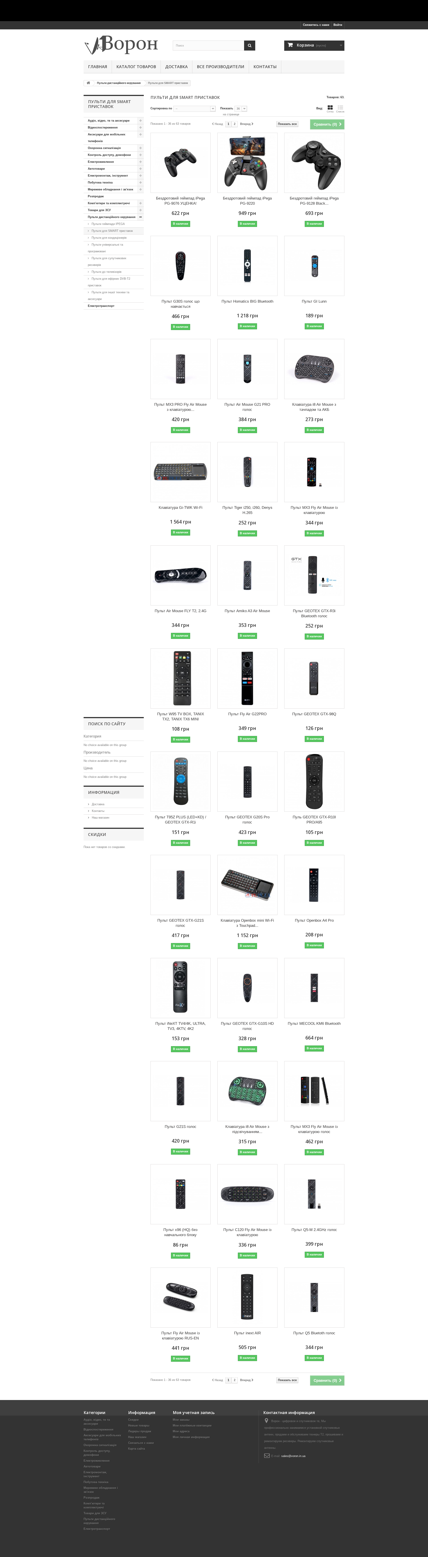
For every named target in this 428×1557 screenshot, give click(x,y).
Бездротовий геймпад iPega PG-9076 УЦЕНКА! (180, 201)
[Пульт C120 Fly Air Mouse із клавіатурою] (247, 1194)
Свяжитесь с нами (316, 24)
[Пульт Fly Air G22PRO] (247, 678)
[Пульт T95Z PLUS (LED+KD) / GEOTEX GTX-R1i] (180, 781)
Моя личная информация (191, 1437)
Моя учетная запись (194, 1412)
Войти (337, 24)
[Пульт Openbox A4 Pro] (314, 885)
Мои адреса (181, 1431)
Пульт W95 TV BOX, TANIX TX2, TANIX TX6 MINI (180, 716)
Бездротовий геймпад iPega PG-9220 (247, 201)
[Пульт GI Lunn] (314, 266)
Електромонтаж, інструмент (108, 175)
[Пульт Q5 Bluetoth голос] (314, 1297)
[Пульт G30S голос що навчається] (180, 266)
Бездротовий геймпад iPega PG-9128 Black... (314, 201)
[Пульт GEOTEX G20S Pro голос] (247, 781)
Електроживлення (101, 161)
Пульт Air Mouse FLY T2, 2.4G (180, 611)
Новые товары (138, 1425)
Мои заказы (181, 1419)
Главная (97, 66)
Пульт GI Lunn (314, 301)
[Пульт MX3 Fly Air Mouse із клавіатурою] (314, 472)
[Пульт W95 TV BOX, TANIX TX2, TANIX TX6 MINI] (180, 678)
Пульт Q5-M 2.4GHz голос (314, 1230)
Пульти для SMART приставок (112, 230)
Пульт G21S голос (180, 1127)
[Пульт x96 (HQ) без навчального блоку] (180, 1194)
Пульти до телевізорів (106, 271)
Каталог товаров (136, 66)
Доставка (176, 66)
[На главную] (88, 83)
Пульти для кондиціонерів (109, 237)
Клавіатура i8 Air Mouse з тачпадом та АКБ (314, 407)
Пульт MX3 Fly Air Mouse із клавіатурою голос (314, 1129)
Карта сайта (136, 1448)
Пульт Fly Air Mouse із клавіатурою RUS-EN (180, 1335)
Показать (226, 108)
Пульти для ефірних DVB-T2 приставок (109, 282)
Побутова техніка (100, 182)
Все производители (220, 66)
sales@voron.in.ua (293, 1456)
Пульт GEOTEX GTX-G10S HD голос (247, 1026)
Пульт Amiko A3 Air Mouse (247, 611)
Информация (103, 792)
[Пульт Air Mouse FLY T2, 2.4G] (180, 575)
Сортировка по (161, 108)
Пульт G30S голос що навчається (181, 304)
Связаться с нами (141, 1443)
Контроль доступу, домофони (109, 155)
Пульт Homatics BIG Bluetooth (247, 301)
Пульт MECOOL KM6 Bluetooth (314, 1023)
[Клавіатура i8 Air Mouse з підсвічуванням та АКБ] (247, 1091)
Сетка (330, 111)
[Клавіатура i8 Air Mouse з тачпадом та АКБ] (314, 369)
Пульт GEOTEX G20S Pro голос (247, 819)
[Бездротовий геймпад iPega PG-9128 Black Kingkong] (314, 163)
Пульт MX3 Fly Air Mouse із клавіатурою (314, 510)
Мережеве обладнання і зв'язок (110, 189)
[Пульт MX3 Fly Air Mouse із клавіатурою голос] (314, 1091)
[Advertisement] (214, 10)
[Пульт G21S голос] (180, 1091)
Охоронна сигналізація (104, 148)
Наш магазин (100, 817)
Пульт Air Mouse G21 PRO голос (247, 407)
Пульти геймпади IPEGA (108, 224)
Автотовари (96, 168)
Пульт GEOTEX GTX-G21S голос (180, 923)
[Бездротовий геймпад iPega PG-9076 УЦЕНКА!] (180, 163)
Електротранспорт (101, 306)
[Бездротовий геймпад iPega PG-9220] (247, 163)
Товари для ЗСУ (99, 210)
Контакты (265, 66)
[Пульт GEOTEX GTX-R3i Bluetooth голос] (314, 575)
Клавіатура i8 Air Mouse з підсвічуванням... (247, 1129)
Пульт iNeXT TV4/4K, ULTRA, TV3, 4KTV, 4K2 (180, 1026)
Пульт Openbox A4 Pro (314, 920)
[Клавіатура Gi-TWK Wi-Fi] (180, 472)
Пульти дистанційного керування (112, 217)
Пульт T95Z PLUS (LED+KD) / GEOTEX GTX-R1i (180, 819)
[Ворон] (125, 44)
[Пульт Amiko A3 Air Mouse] (247, 575)
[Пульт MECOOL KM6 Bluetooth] (314, 988)
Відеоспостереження (103, 127)
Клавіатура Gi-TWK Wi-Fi (180, 507)
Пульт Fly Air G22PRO (247, 714)
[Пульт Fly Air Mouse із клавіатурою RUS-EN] (180, 1297)
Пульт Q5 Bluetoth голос (314, 1333)
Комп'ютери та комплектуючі (109, 203)
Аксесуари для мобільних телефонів (106, 138)
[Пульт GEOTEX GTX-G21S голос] (180, 885)
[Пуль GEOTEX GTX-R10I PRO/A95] (314, 781)
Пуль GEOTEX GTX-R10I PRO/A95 (314, 819)
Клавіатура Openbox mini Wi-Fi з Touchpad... (247, 923)
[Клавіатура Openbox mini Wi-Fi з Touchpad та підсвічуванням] (247, 885)
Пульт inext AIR (247, 1333)
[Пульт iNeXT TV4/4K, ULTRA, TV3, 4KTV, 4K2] (180, 988)
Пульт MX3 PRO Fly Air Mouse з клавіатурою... (180, 407)
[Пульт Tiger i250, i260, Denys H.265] (247, 472)
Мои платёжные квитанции (192, 1425)
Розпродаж (96, 196)
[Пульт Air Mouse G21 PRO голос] (247, 369)
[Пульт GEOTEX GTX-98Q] (314, 678)
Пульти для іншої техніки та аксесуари (108, 296)
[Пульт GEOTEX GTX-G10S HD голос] (247, 988)
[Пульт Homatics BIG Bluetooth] (247, 266)
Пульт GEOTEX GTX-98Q (314, 714)
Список (340, 111)
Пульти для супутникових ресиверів (107, 262)
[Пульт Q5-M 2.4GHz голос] (314, 1194)
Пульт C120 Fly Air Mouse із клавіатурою (247, 1232)
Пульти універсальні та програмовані (105, 248)
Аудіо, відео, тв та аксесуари (109, 120)
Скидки (97, 834)
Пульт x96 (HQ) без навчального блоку (180, 1232)
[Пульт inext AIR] (247, 1297)
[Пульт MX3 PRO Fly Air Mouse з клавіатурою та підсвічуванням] (180, 369)
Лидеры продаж (139, 1431)
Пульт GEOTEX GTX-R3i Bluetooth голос (314, 613)
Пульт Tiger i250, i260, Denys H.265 (247, 510)
